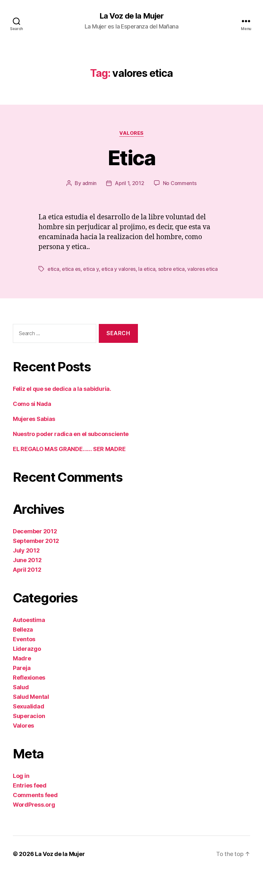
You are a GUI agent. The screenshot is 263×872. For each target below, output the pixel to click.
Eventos (24, 639)
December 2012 (35, 531)
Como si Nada (32, 403)
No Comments (180, 183)
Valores (131, 133)
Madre (22, 658)
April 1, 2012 (129, 183)
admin (89, 183)
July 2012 (26, 550)
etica (53, 269)
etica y (90, 269)
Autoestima (29, 620)
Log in (21, 775)
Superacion (29, 716)
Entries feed (30, 785)
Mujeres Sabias (34, 419)
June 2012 (27, 560)
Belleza (23, 629)
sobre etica (171, 269)
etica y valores (118, 269)
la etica (146, 269)
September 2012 (36, 540)
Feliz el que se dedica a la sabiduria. (62, 388)
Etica (131, 157)
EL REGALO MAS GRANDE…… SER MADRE (69, 449)
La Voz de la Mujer (131, 16)
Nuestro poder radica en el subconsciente (71, 434)
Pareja (21, 668)
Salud (21, 687)
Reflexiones (29, 677)
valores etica (202, 269)
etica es (71, 269)
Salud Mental (31, 696)
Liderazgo (27, 648)
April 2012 (27, 569)
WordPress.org (34, 804)
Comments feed (35, 795)
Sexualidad (28, 706)
